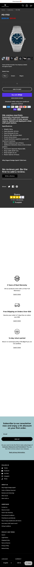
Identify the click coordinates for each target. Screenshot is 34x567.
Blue (5, 76)
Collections (10, 10)
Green (13, 76)
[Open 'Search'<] (23, 5)
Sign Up (17, 439)
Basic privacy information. (17, 452)
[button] (30, 84)
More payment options (17, 98)
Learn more (17, 294)
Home (3, 10)
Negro (21, 76)
